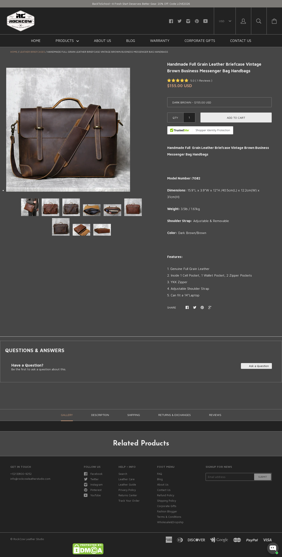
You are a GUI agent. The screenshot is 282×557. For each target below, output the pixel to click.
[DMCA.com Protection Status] (87, 553)
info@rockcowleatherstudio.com (30, 478)
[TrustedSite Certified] (200, 130)
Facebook (96, 473)
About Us (102, 41)
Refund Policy (165, 495)
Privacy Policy (127, 490)
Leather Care (126, 479)
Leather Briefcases (32, 51)
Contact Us (240, 41)
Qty (175, 117)
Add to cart (236, 117)
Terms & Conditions (169, 516)
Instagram (96, 484)
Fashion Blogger (167, 511)
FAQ (159, 473)
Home (35, 41)
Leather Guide (127, 484)
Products (65, 41)
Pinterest (96, 490)
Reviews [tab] (215, 415)
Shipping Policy (166, 500)
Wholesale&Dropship (170, 522)
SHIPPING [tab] (133, 415)
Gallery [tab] (67, 415)
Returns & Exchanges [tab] (174, 415)
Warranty (159, 41)
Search (122, 473)
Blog (130, 41)
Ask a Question (258, 366)
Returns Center (127, 495)
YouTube (95, 495)
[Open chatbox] (273, 548)
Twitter (94, 479)
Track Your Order (129, 500)
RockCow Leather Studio (28, 539)
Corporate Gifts (200, 41)
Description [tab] (100, 415)
